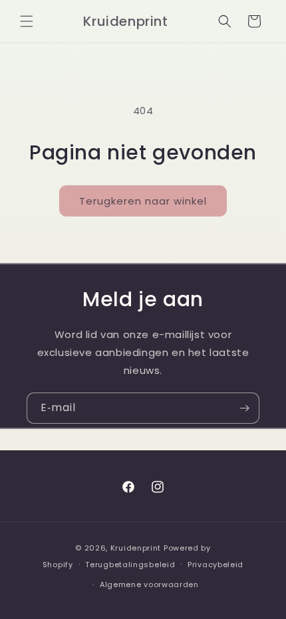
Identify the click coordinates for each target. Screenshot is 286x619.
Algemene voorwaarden (149, 584)
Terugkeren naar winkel (143, 201)
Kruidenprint (135, 548)
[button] (26, 21)
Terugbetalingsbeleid (130, 564)
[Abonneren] (244, 408)
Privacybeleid (215, 564)
